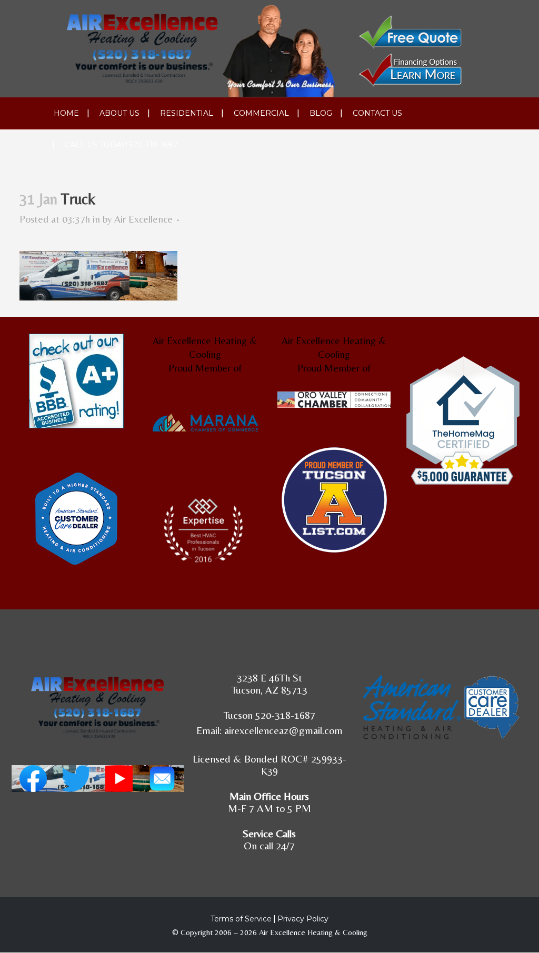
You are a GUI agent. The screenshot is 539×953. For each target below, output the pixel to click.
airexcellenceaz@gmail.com (283, 730)
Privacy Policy (302, 919)
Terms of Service (241, 919)
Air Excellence (143, 219)
